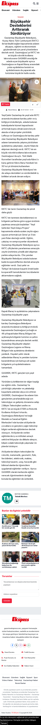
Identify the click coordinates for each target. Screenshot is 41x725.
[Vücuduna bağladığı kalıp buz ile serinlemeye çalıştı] (11, 557)
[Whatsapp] (29, 645)
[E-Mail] (17, 501)
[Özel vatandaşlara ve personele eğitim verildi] (30, 557)
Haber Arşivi (28, 666)
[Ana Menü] (37, 4)
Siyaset (34, 10)
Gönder (7, 601)
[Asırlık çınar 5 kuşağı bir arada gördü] (11, 519)
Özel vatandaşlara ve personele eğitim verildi (30, 565)
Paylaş (6, 104)
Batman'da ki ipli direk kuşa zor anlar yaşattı (30, 545)
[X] (16, 645)
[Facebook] (12, 645)
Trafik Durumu (29, 652)
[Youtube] (25, 645)
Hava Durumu (9, 652)
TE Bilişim (15, 713)
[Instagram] (20, 645)
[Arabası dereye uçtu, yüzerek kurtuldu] (11, 537)
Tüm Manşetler (29, 658)
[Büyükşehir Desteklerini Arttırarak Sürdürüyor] (20, 90)
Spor (36, 678)
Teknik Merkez (12, 110)
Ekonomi (6, 10)
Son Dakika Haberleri (11, 666)
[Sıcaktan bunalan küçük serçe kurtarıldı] (30, 519)
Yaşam (20, 17)
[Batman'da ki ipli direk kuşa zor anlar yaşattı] (30, 537)
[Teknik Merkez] (7, 498)
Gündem (16, 10)
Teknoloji (18, 680)
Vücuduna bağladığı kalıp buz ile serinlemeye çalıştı (10, 565)
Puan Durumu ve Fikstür (8, 659)
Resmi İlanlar (20, 683)
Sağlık (25, 10)
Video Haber (7, 680)
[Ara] (34, 4)
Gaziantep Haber (30, 680)
